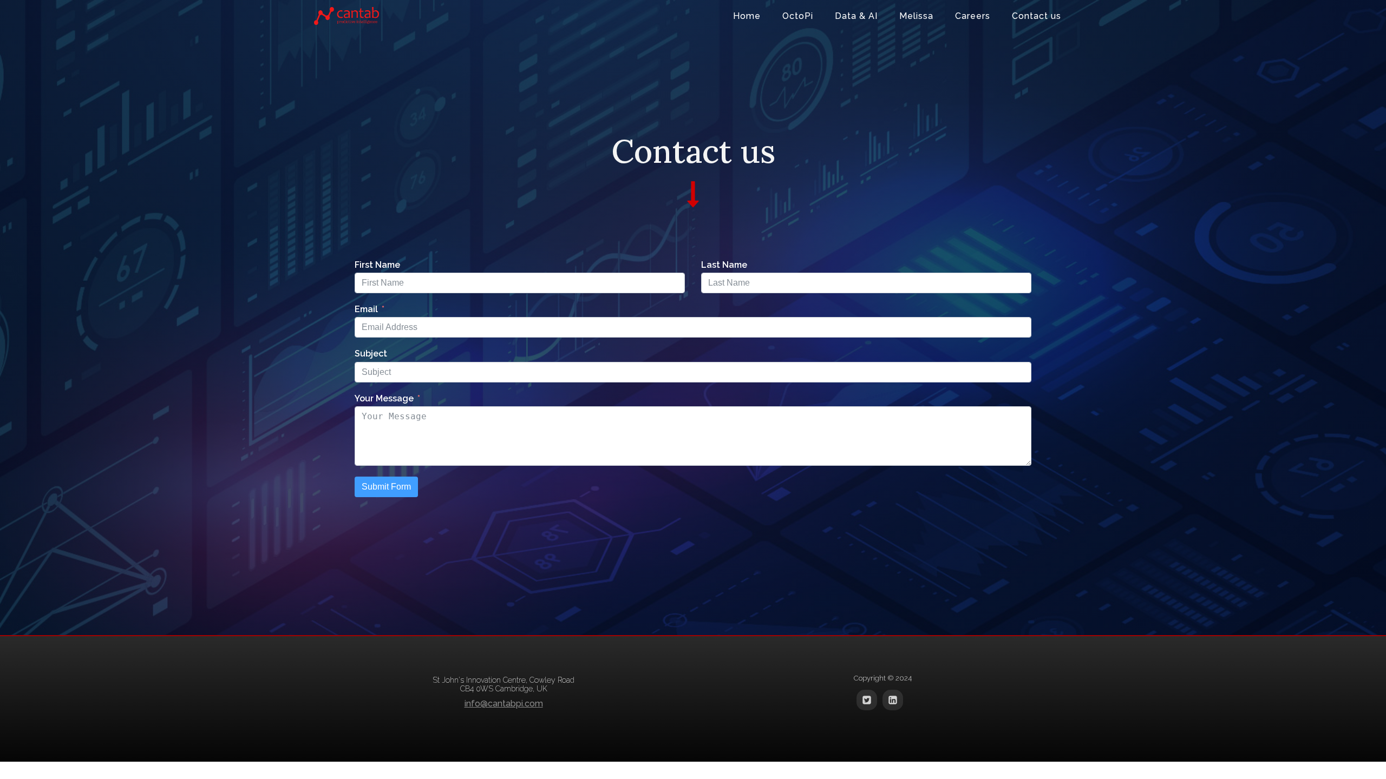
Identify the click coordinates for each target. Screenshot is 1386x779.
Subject (371, 353)
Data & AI (856, 16)
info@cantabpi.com (504, 703)
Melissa (916, 16)
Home (747, 16)
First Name (377, 265)
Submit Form (386, 486)
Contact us (1036, 16)
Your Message (384, 398)
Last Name (724, 265)
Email (366, 309)
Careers (972, 16)
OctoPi (797, 16)
